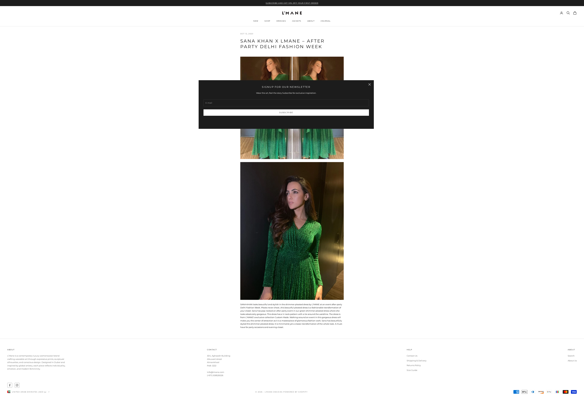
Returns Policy (414, 365)
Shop (267, 21)
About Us (572, 360)
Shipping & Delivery (416, 360)
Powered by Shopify (295, 392)
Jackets (296, 21)
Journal (326, 21)
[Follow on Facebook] (9, 385)
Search (571, 356)
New (255, 21)
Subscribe (286, 112)
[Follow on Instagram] (17, 385)
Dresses (281, 21)
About (311, 21)
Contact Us (412, 356)
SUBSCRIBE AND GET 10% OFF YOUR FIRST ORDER (292, 3)
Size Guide (412, 370)
